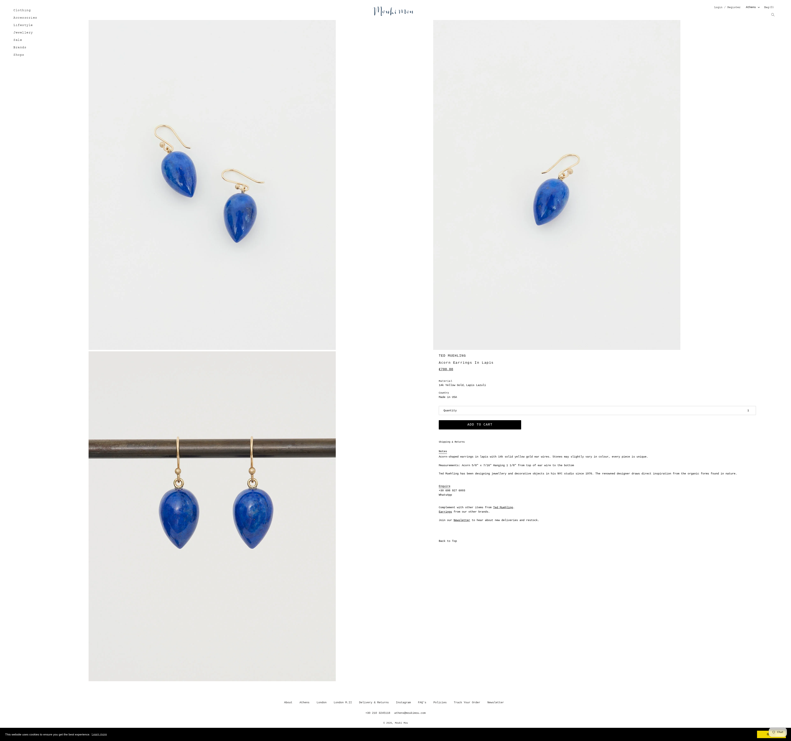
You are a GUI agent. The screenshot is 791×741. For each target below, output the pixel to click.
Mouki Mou (401, 723)
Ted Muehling (452, 356)
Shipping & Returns (452, 442)
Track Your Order (467, 702)
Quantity (450, 410)
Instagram (403, 702)
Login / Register (727, 7)
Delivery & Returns (374, 702)
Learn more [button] (99, 734)
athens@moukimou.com (410, 713)
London (321, 702)
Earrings (445, 511)
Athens (751, 7)
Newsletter (462, 520)
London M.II (343, 702)
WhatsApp (445, 494)
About (288, 702)
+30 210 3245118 (377, 713)
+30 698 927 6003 (452, 490)
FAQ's (422, 702)
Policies (440, 702)
